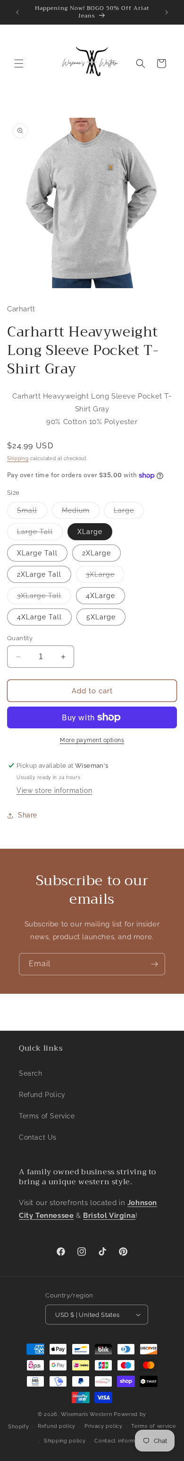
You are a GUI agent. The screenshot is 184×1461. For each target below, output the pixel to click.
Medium (81, 512)
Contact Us (38, 1137)
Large (129, 512)
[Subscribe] (154, 964)
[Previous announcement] (17, 12)
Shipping (18, 458)
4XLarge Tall (39, 617)
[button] (18, 63)
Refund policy (56, 1426)
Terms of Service (47, 1116)
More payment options (92, 740)
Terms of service (153, 1426)
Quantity (20, 638)
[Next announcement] (166, 12)
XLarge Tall (37, 553)
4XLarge (100, 595)
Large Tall (40, 533)
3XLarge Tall (44, 597)
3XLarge (105, 576)
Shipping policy (65, 1441)
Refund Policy (42, 1094)
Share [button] (27, 815)
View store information (54, 790)
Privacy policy (103, 1426)
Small (32, 512)
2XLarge (96, 553)
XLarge (89, 531)
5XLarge (101, 617)
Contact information (121, 1441)
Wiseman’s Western (87, 1414)
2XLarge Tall (39, 574)
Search (30, 1073)
